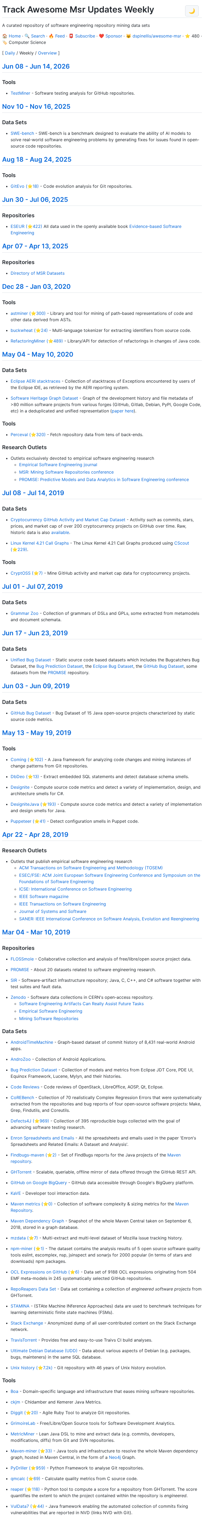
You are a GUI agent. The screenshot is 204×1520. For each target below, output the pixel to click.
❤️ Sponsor (110, 36)
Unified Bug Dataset (31, 659)
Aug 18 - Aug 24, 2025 (36, 159)
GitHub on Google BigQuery (39, 1182)
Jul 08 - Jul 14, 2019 (33, 493)
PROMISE (57, 672)
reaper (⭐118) (25, 1489)
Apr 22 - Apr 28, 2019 (35, 834)
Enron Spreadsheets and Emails (42, 1138)
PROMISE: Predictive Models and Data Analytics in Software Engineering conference (104, 479)
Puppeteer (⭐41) (28, 821)
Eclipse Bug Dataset (113, 666)
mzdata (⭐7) (24, 1238)
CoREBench (22, 1097)
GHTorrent (21, 1172)
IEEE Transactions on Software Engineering (62, 904)
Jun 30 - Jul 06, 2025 (35, 199)
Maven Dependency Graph (37, 1220)
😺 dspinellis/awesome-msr (153, 36)
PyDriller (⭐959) (28, 1468)
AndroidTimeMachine (32, 1042)
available (60, 532)
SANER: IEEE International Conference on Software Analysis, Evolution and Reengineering (109, 918)
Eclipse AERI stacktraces (35, 381)
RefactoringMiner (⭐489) (37, 341)
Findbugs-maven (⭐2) (34, 1155)
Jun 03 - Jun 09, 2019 (36, 686)
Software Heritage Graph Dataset (44, 398)
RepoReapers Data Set (33, 1289)
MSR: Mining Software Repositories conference (66, 472)
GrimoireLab (23, 1423)
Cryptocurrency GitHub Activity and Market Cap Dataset (68, 519)
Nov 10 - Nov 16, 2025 (36, 106)
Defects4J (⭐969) (30, 1121)
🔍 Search (34, 36)
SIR (14, 980)
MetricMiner (23, 1434)
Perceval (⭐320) (28, 434)
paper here (123, 411)
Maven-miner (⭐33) (31, 1451)
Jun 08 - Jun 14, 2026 (36, 66)
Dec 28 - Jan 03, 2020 (36, 286)
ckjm (15, 1402)
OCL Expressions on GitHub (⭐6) (45, 1272)
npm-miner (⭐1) (27, 1248)
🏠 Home (11, 36)
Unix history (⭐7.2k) (32, 1367)
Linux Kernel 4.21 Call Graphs (40, 543)
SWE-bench (22, 133)
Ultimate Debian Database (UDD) (44, 1350)
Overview (47, 53)
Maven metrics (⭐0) (32, 1203)
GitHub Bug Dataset (163, 666)
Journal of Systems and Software (52, 911)
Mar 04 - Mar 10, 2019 (36, 932)
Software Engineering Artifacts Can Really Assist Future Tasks (81, 1003)
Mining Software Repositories (48, 1018)
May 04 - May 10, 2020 (37, 354)
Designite (20, 787)
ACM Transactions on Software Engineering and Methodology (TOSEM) (91, 867)
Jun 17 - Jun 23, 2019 (35, 633)
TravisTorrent (24, 1340)
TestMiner (20, 93)
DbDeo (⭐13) (25, 776)
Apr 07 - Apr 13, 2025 (35, 246)
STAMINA (20, 1306)
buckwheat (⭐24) (29, 330)
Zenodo (18, 997)
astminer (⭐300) (28, 313)
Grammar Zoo (25, 613)
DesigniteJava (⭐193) (33, 804)
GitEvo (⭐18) (25, 186)
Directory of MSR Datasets (38, 273)
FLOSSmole (22, 959)
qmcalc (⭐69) (25, 1478)
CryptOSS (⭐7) (27, 573)
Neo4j (115, 1457)
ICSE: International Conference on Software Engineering (75, 889)
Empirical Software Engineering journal (58, 464)
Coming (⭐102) (27, 759)
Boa (14, 1391)
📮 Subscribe (82, 36)
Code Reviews (25, 1086)
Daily (10, 53)
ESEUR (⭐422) (26, 226)
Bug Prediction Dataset (59, 666)
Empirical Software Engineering (50, 1011)
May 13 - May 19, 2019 (36, 733)
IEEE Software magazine (44, 896)
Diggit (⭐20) (24, 1412)
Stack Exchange (27, 1323)
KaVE (16, 1193)
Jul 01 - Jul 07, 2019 (32, 586)
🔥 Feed (57, 36)
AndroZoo (21, 1059)
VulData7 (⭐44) (27, 1506)
